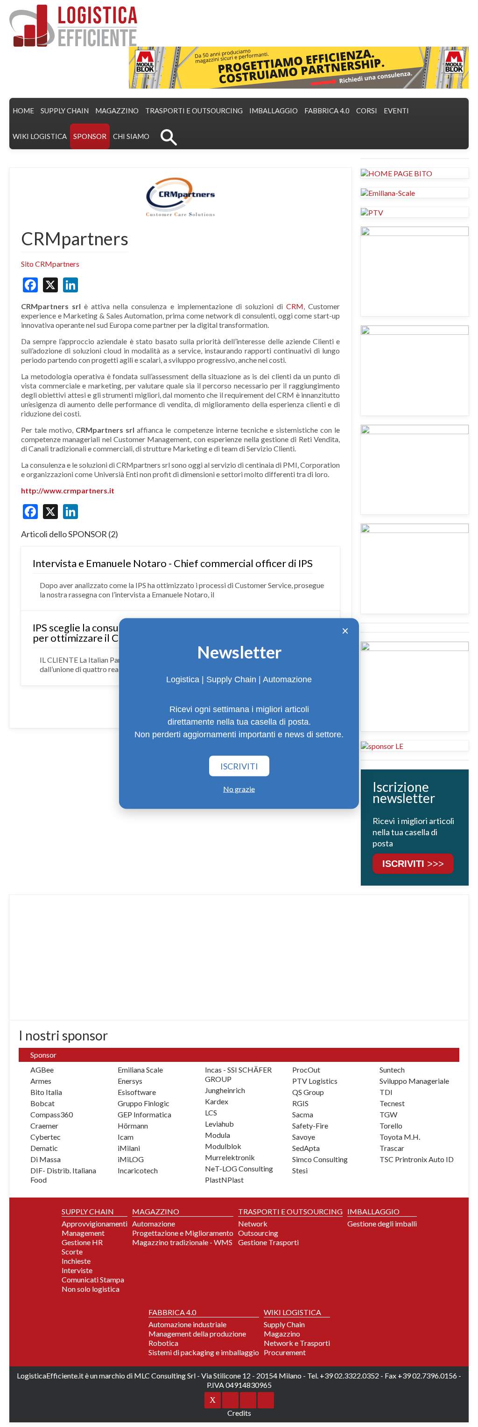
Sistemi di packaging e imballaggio (203, 1352)
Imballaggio (273, 110)
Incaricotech (138, 1170)
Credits (239, 1412)
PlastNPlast (224, 1179)
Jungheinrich (225, 1090)
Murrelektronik (230, 1157)
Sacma (302, 1114)
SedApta (306, 1147)
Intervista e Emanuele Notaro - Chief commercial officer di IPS (173, 563)
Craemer (44, 1125)
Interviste (77, 1270)
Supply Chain (284, 1324)
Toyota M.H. (400, 1136)
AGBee (42, 1069)
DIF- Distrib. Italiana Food (63, 1175)
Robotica (163, 1342)
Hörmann (133, 1125)
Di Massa (45, 1159)
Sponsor (89, 136)
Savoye (303, 1136)
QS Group (308, 1092)
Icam (126, 1136)
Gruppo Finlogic (143, 1103)
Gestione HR (82, 1242)
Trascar (392, 1147)
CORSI (366, 110)
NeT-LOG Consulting (239, 1168)
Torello (391, 1125)
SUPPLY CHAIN (65, 110)
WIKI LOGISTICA (40, 136)
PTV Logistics (314, 1080)
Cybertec (45, 1136)
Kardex (216, 1101)
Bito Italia (46, 1092)
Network (252, 1223)
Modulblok (223, 1146)
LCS (211, 1112)
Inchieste (76, 1260)
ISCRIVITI (239, 766)
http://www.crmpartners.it (67, 490)
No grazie (239, 788)
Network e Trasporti (297, 1342)
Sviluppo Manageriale (414, 1080)
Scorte (72, 1251)
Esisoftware (137, 1092)
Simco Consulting (320, 1159)
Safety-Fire (310, 1125)
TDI (386, 1092)
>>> (413, 864)
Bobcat (42, 1103)
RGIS (300, 1103)
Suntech (392, 1069)
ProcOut (306, 1069)
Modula (217, 1134)
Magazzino (282, 1333)
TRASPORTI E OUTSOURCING (194, 110)
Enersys (130, 1080)
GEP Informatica (144, 1114)
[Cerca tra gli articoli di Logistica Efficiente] (168, 136)
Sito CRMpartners (50, 263)
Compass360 (51, 1114)
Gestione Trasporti (268, 1242)
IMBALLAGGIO (373, 1211)
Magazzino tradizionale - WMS (182, 1242)
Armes (40, 1080)
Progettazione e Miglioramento (182, 1232)
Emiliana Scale (140, 1069)
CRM (294, 306)
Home (23, 110)
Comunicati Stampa (93, 1279)
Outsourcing (258, 1232)
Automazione (153, 1223)
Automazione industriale (187, 1324)
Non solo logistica (91, 1288)
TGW (388, 1114)
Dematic (44, 1147)
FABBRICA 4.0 (327, 110)
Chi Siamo (131, 136)
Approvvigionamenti (94, 1223)
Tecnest (392, 1103)
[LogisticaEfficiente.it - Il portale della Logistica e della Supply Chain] (73, 26)
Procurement (285, 1352)
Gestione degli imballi (382, 1223)
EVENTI (396, 110)
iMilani (129, 1147)
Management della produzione (197, 1333)
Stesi (300, 1170)
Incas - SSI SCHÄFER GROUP (238, 1074)
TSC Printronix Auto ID (417, 1159)
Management (83, 1232)
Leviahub (219, 1123)
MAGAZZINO (117, 110)
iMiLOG (131, 1159)
